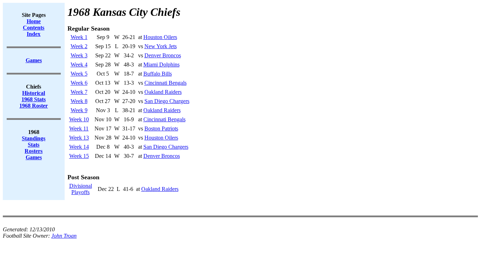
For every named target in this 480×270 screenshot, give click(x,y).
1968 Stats (33, 99)
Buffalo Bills (157, 74)
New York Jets (160, 46)
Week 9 (79, 110)
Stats (33, 145)
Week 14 (79, 147)
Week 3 (79, 55)
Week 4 (79, 65)
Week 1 (79, 37)
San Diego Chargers (166, 101)
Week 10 (79, 119)
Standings (33, 138)
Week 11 (79, 128)
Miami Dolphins (161, 65)
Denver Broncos (162, 55)
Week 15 (79, 156)
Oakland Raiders (163, 92)
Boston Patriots (161, 128)
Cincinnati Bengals (165, 83)
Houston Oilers (160, 37)
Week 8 (79, 101)
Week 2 (79, 46)
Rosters (34, 151)
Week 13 (79, 138)
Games (34, 157)
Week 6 (79, 83)
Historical (33, 93)
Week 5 (79, 74)
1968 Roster (33, 106)
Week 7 (79, 92)
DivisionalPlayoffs (80, 189)
